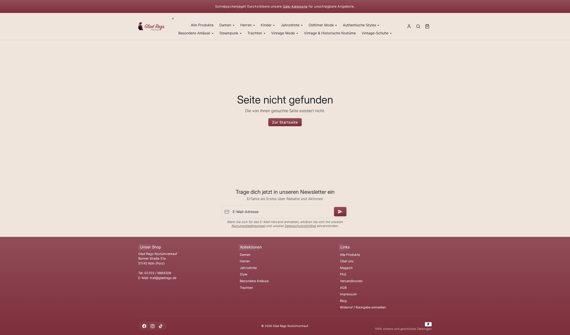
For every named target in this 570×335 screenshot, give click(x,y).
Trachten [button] (255, 33)
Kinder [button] (267, 25)
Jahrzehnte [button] (291, 25)
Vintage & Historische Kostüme (330, 33)
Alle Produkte (202, 25)
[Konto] (409, 26)
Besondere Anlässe (254, 281)
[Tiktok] (161, 326)
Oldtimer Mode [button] (322, 25)
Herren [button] (246, 25)
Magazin (346, 268)
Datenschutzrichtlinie (300, 226)
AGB (343, 288)
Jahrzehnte (248, 268)
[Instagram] (152, 326)
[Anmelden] (340, 211)
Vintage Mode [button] (283, 33)
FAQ (343, 274)
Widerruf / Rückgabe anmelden (363, 307)
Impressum (348, 294)
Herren (245, 261)
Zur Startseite (285, 122)
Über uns (347, 261)
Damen (245, 254)
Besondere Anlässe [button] (194, 33)
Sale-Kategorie (295, 6)
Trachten (246, 288)
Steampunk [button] (229, 33)
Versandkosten (351, 281)
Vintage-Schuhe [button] (375, 33)
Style (243, 274)
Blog (343, 301)
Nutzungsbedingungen (248, 226)
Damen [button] (225, 25)
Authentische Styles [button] (360, 25)
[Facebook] (144, 326)
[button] (418, 26)
